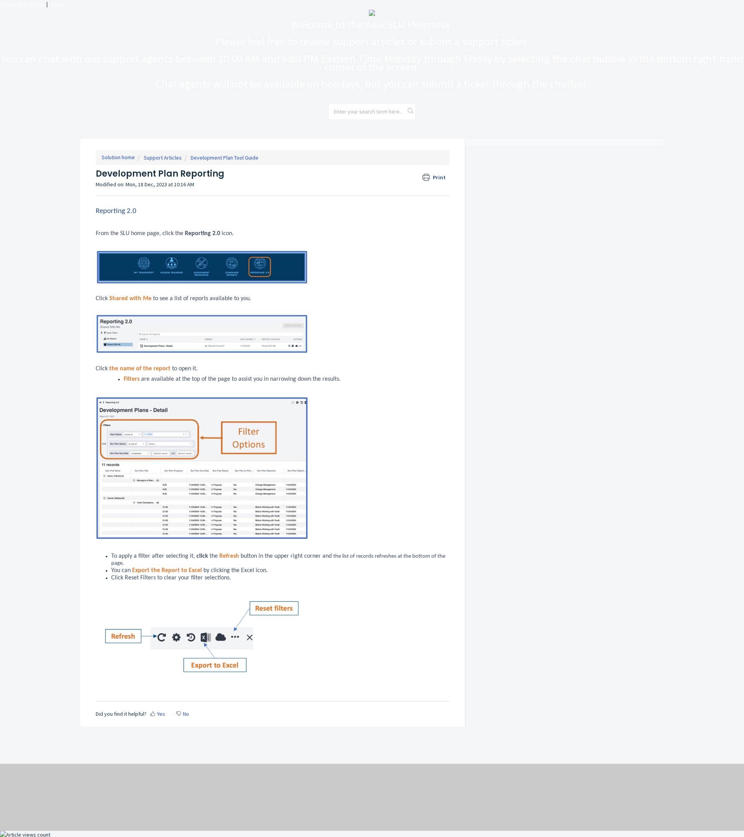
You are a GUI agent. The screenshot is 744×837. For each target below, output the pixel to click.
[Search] (410, 111)
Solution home (118, 157)
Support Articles (163, 157)
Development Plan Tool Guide (224, 157)
